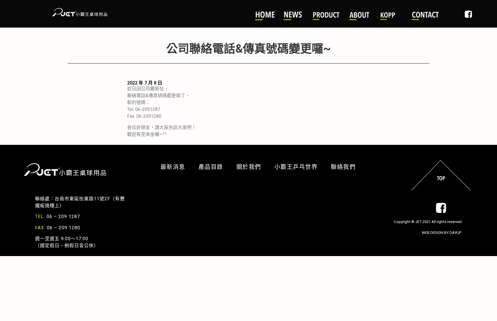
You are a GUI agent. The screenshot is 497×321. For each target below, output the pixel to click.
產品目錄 (214, 167)
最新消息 (176, 167)
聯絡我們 (343, 167)
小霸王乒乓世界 (299, 167)
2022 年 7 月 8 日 (144, 83)
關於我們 (252, 167)
